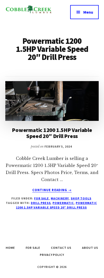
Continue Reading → (52, 190)
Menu (88, 12)
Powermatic (63, 203)
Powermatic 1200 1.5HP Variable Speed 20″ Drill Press (52, 133)
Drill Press (41, 203)
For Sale (41, 198)
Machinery (60, 198)
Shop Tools (81, 198)
